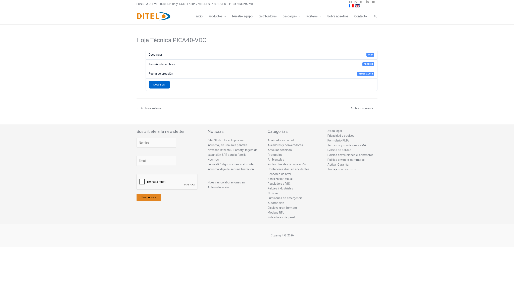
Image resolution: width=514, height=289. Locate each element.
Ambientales (276, 159)
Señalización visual (280, 179)
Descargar (159, 84)
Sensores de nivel (279, 174)
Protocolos (275, 155)
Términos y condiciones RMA (346, 145)
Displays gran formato (282, 208)
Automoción (276, 203)
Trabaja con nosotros (341, 169)
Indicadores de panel (281, 217)
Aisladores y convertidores (285, 145)
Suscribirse (149, 197)
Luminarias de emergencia (285, 198)
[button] (224, 16)
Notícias (273, 193)
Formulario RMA (338, 140)
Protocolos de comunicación (287, 164)
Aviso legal (334, 131)
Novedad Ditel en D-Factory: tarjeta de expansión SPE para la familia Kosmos (232, 154)
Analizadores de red (281, 140)
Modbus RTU (276, 212)
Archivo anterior (149, 108)
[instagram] (362, 1)
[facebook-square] (351, 1)
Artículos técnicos (280, 150)
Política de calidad (339, 150)
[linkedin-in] (368, 1)
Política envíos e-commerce (346, 160)
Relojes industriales (280, 188)
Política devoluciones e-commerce (350, 155)
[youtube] (374, 1)
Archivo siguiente (364, 108)
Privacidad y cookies (340, 135)
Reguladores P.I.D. (279, 183)
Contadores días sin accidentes (288, 169)
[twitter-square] (356, 1)
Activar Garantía (338, 164)
